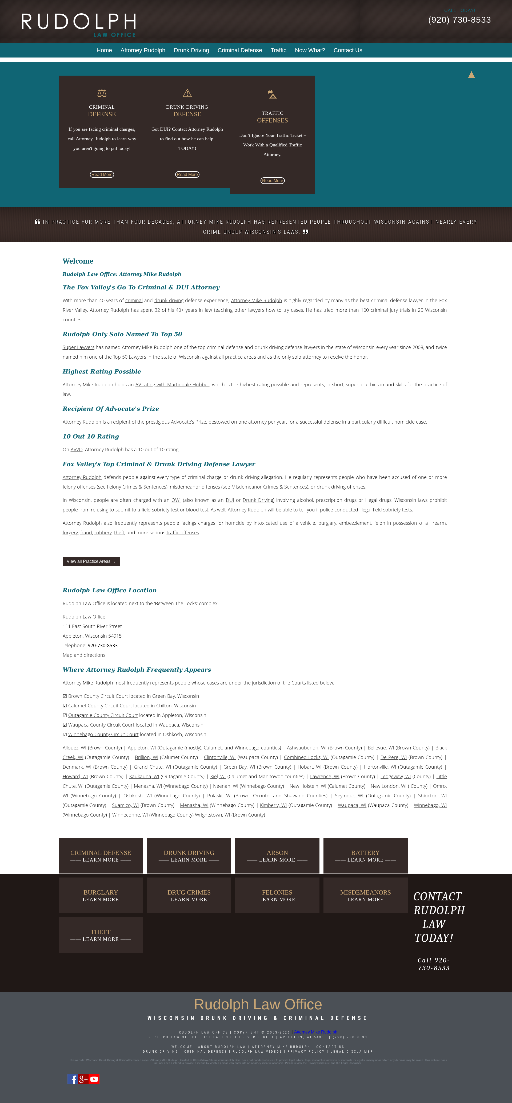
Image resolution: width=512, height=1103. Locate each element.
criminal (134, 300)
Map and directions (84, 655)
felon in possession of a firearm (409, 523)
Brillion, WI (146, 757)
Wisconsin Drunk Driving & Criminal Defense (258, 1018)
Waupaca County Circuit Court (101, 724)
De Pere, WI (394, 757)
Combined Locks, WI (306, 757)
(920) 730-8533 (459, 19)
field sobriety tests (392, 509)
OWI (176, 500)
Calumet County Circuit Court (100, 705)
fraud (86, 532)
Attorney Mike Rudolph (256, 300)
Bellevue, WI (381, 747)
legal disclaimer (351, 1062)
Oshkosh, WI (137, 795)
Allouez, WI (75, 747)
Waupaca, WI (352, 805)
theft (119, 532)
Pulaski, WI (219, 795)
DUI (230, 500)
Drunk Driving (191, 50)
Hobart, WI (310, 767)
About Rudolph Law (222, 1047)
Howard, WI (75, 776)
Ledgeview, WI (396, 776)
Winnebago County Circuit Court (103, 734)
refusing (99, 509)
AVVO (77, 449)
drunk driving (168, 300)
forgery (70, 532)
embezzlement (354, 523)
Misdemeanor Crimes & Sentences (269, 486)
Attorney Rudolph (143, 50)
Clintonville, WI (220, 757)
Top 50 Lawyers (129, 357)
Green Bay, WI (239, 767)
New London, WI (389, 786)
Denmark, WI (77, 767)
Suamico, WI (125, 805)
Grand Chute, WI (152, 767)
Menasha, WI (148, 786)
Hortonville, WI (380, 767)
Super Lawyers (78, 347)
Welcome (182, 1047)
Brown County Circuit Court (98, 696)
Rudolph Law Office (173, 1037)
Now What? (310, 50)
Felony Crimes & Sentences (136, 486)
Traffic (278, 50)
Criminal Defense (240, 50)
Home (104, 50)
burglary (326, 523)
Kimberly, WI (273, 805)
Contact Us (348, 50)
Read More (102, 174)
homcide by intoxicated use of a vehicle (270, 523)
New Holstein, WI (308, 786)
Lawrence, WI (324, 776)
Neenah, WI (225, 786)
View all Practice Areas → (91, 561)
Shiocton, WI (432, 795)
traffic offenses (183, 532)
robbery (103, 532)
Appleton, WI (142, 747)
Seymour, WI (349, 795)
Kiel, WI (218, 776)
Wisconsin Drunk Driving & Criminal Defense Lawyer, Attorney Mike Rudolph (132, 1060)
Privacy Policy (306, 1051)
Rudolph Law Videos (257, 1051)
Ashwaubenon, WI (307, 747)
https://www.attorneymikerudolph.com (216, 1060)
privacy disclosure (319, 1062)
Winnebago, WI (430, 805)
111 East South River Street (238, 1037)
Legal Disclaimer (352, 1051)
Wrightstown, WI (212, 814)
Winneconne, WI (130, 814)
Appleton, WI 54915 (303, 1037)
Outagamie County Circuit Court (103, 715)
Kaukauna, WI (144, 776)
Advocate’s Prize (188, 422)
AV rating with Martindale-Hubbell (172, 384)
